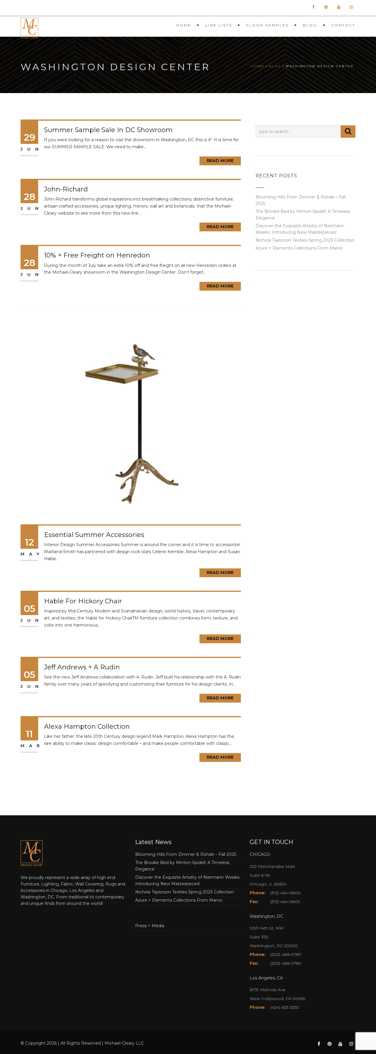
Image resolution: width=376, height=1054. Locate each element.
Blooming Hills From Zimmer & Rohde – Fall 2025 (185, 854)
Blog (310, 25)
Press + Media (149, 925)
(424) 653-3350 (284, 1007)
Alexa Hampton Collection (87, 726)
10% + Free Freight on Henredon (97, 255)
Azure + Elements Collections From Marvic (299, 248)
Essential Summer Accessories (94, 535)
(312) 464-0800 (285, 892)
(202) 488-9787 (285, 954)
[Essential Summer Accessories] (131, 414)
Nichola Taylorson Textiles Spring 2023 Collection (305, 240)
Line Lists (218, 25)
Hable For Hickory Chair (83, 601)
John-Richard (66, 189)
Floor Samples (267, 25)
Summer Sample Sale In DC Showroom (108, 130)
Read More (220, 160)
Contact (343, 25)
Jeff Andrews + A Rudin (82, 667)
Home (183, 25)
